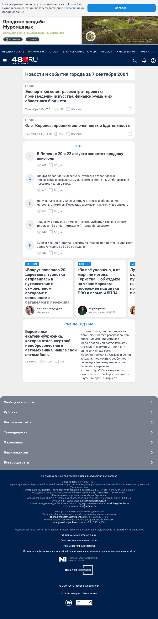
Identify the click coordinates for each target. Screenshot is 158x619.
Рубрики (10, 412)
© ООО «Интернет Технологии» (79, 593)
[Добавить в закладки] (130, 109)
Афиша (92, 51)
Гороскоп (107, 51)
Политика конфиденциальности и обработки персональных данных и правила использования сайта (79, 551)
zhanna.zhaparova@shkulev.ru (66, 517)
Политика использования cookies (79, 540)
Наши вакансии (16, 452)
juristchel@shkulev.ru (118, 503)
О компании (13, 442)
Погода (53, 51)
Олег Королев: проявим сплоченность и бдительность (77, 125)
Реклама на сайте (17, 422)
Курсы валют (126, 51)
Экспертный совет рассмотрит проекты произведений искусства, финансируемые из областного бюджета (68, 96)
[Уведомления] (144, 60)
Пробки (144, 51)
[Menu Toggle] (4, 60)
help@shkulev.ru (87, 506)
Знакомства (36, 51)
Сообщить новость (19, 402)
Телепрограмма (72, 51)
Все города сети (16, 462)
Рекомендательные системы (79, 546)
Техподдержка (15, 432)
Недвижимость (13, 51)
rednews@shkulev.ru (96, 500)
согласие (70, 8)
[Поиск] (135, 60)
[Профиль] (153, 60)
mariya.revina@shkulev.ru (66, 522)
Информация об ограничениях (79, 535)
